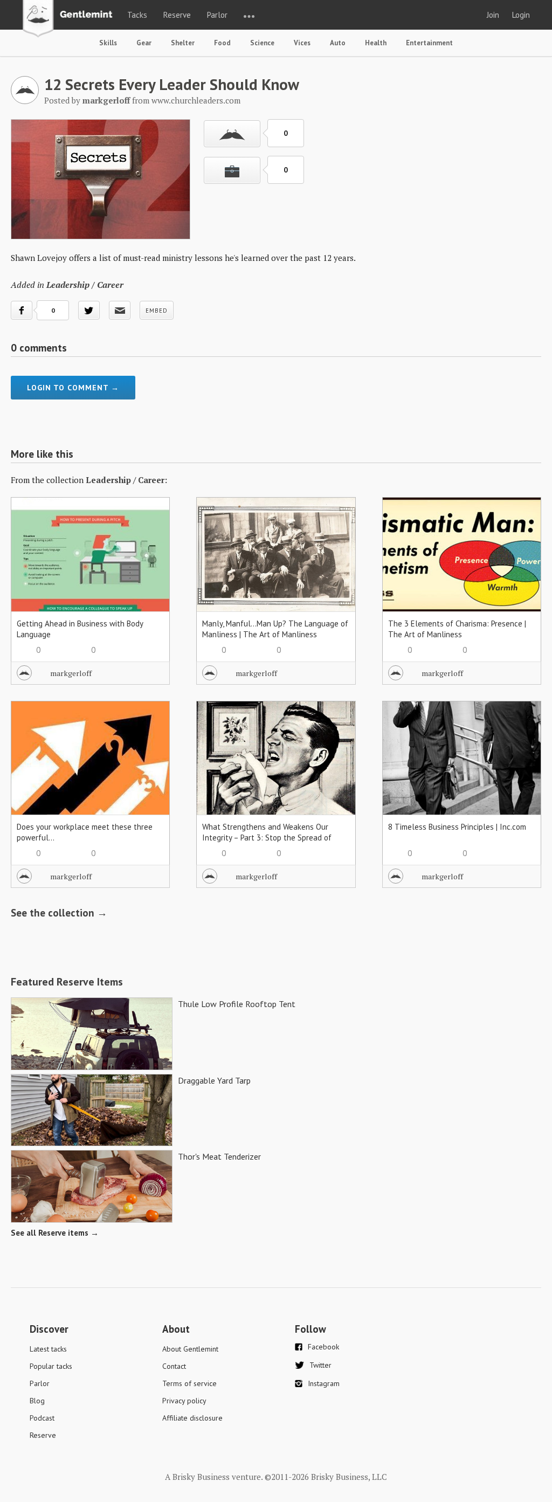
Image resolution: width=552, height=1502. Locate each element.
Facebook (323, 1347)
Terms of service (189, 1383)
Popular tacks (51, 1366)
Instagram (324, 1383)
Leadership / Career (84, 285)
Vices (302, 42)
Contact (174, 1366)
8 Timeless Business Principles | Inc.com (457, 827)
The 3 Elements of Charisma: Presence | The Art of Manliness (457, 628)
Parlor (217, 15)
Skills (108, 42)
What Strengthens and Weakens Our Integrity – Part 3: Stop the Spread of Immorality (267, 837)
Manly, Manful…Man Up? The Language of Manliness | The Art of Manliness (275, 628)
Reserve (177, 15)
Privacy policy (184, 1400)
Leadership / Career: (126, 479)
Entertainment (429, 42)
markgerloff (71, 673)
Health (376, 42)
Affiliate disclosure (192, 1418)
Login (521, 15)
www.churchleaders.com (195, 100)
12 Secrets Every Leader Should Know (171, 84)
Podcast (42, 1418)
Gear (143, 42)
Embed (157, 310)
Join (493, 15)
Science (262, 42)
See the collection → (59, 912)
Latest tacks (48, 1349)
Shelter (183, 42)
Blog (37, 1400)
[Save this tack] (232, 170)
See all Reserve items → (55, 1233)
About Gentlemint (190, 1349)
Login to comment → (73, 387)
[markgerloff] (25, 101)
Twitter (320, 1365)
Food (222, 42)
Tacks (137, 15)
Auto (338, 42)
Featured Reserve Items (67, 982)
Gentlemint (70, 19)
